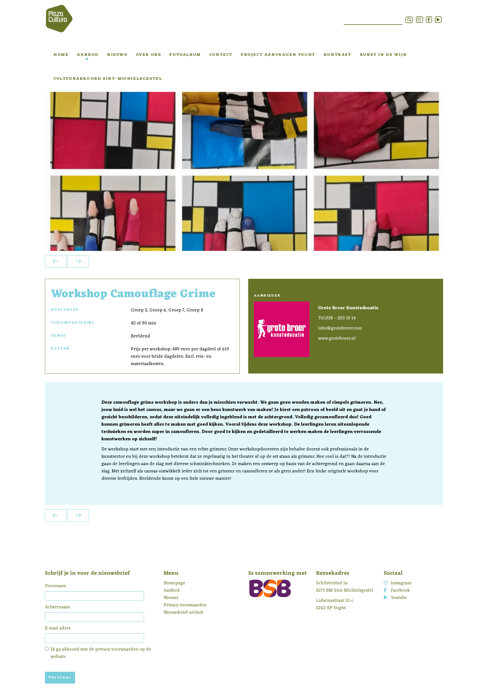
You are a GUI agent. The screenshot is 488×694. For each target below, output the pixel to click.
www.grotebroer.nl (337, 338)
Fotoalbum (185, 54)
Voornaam (55, 586)
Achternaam (57, 607)
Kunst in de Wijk (383, 54)
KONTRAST (337, 54)
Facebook (400, 590)
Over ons (148, 54)
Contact (220, 54)
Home (60, 54)
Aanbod (88, 54)
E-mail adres (58, 628)
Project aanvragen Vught (278, 54)
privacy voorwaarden (116, 649)
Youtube (399, 598)
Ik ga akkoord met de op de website (101, 653)
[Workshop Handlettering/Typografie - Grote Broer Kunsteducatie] (78, 261)
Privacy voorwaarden (185, 605)
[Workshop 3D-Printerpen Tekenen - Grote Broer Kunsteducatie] (55, 261)
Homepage (174, 583)
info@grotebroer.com (340, 328)
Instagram (401, 583)
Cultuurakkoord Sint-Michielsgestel (107, 78)
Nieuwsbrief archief (183, 612)
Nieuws (117, 54)
